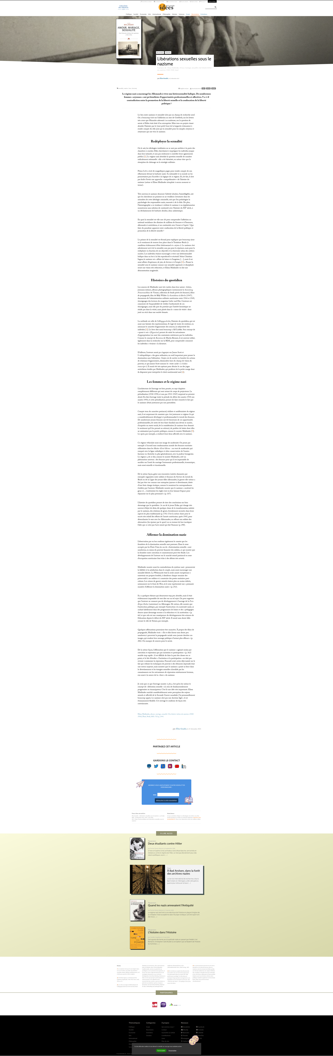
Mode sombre (194, 1)
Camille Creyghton (155, 937)
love (130, 88)
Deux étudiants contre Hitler (165, 843)
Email (155, 795)
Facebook (201, 1027)
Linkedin (200, 1033)
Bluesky (185, 1030)
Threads (185, 1035)
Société (135, 14)
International (157, 14)
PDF (203, 88)
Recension (160, 52)
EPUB (208, 88)
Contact (164, 1030)
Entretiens (204, 14)
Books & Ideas (212, 1)
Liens (163, 1038)
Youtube (201, 1030)
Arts (149, 14)
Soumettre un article (147, 1)
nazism (126, 88)
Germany (134, 88)
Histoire (174, 14)
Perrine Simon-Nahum (156, 848)
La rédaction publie (159, 1)
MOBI (213, 88)
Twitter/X (186, 1041)
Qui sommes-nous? (172, 1)
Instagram (185, 1038)
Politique (129, 14)
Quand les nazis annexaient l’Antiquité (171, 905)
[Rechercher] (215, 7)
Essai (169, 868)
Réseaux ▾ (203, 1)
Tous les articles (184, 1)
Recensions (195, 14)
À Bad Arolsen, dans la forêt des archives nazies (183, 872)
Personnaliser (172, 1050)
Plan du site (165, 1041)
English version (184, 88)
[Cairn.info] (175, 1004)
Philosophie (166, 14)
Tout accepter (161, 1050)
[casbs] (154, 1004)
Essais (188, 14)
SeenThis (201, 1035)
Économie (143, 14)
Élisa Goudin (164, 78)
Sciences (181, 14)
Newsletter (186, 1027)
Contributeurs (166, 1035)
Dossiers (149, 1035)
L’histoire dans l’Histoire (162, 932)
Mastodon (185, 1033)
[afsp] (163, 1004)
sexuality (120, 88)
